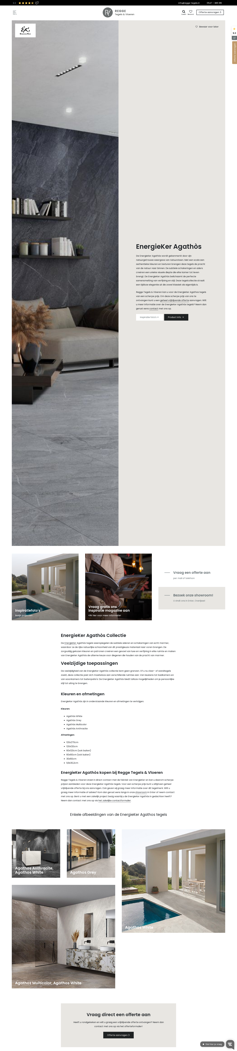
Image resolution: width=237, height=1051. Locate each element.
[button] (15, 12)
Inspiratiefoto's (27, 610)
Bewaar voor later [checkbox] (209, 26)
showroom (141, 792)
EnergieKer (70, 643)
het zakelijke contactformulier (114, 800)
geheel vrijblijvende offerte (174, 300)
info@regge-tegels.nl (188, 3)
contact (153, 308)
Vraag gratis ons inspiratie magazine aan (109, 609)
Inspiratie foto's (148, 317)
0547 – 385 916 (214, 3)
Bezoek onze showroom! (193, 595)
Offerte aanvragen (117, 1035)
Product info (175, 317)
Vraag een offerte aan (191, 572)
